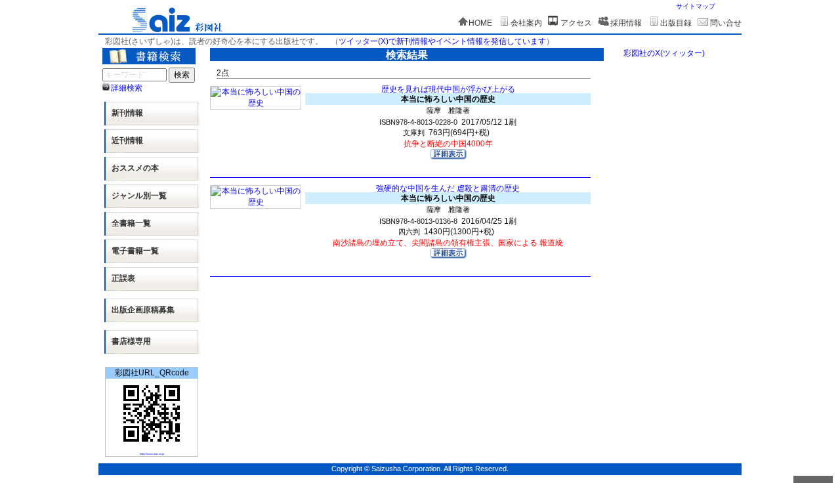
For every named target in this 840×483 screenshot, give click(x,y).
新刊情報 (127, 112)
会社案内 (526, 23)
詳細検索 (126, 88)
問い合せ (726, 23)
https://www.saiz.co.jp (152, 453)
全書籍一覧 (131, 223)
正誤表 (123, 278)
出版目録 (676, 23)
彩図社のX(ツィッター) (664, 53)
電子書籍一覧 (135, 250)
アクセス (576, 23)
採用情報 (626, 23)
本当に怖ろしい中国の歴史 (448, 99)
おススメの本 (135, 168)
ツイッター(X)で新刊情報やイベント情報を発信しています (442, 41)
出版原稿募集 (143, 309)
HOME (480, 23)
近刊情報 (127, 140)
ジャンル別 (139, 195)
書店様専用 (131, 341)
